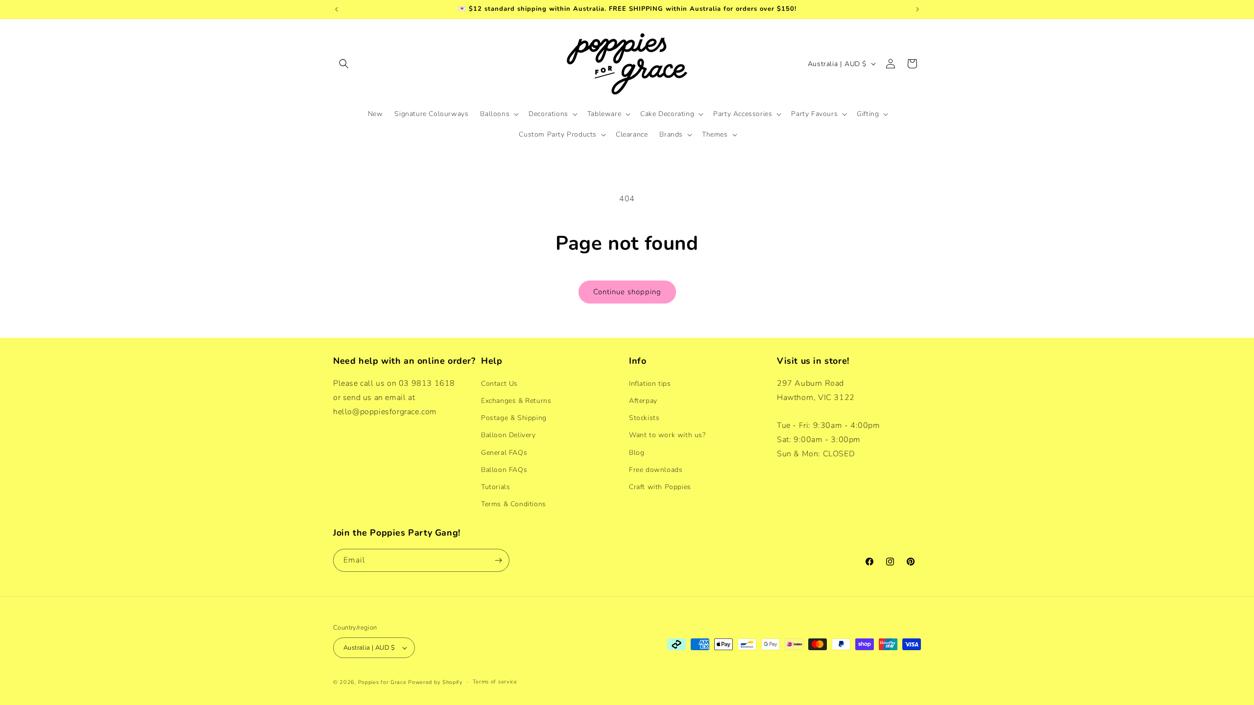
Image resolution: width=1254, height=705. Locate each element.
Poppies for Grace (382, 682)
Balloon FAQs (504, 469)
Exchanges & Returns (516, 400)
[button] (344, 63)
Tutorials (495, 487)
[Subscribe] (498, 560)
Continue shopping (627, 292)
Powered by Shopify (435, 682)
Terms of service (495, 681)
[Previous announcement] (336, 9)
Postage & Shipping (514, 418)
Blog (636, 452)
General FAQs (504, 452)
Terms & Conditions (513, 504)
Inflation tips (650, 383)
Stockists (644, 418)
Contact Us (499, 383)
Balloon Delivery (508, 435)
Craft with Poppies (660, 487)
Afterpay (643, 400)
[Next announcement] (917, 9)
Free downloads (655, 469)
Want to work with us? (667, 435)
